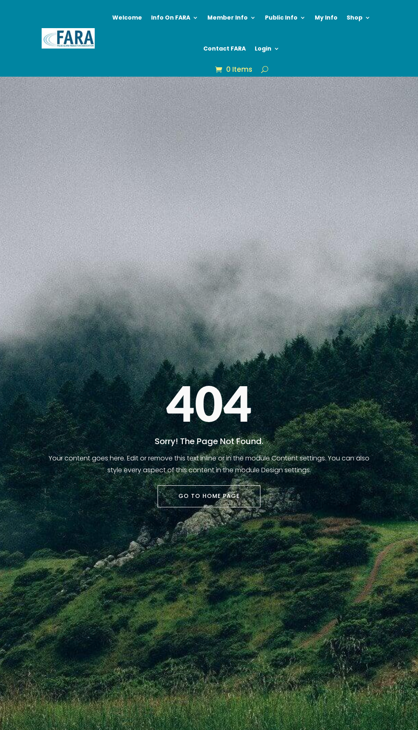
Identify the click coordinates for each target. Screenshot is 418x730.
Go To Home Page (209, 496)
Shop (354, 17)
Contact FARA (224, 48)
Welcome (127, 17)
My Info (326, 17)
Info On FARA (170, 17)
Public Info (281, 17)
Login (263, 48)
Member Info (227, 17)
